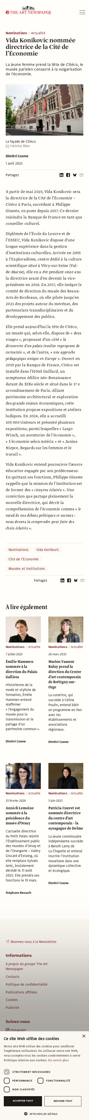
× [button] (83, 1036)
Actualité (38, 33)
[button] (42, 1113)
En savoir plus (58, 1060)
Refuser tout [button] (63, 1101)
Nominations (16, 33)
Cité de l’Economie (23, 559)
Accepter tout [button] (23, 1101)
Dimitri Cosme (17, 156)
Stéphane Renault (18, 893)
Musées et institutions (27, 568)
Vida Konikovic (47, 549)
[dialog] (44, 1075)
